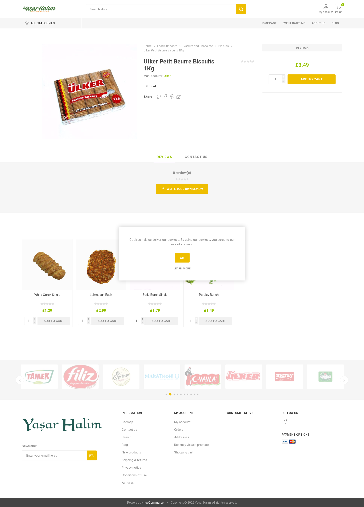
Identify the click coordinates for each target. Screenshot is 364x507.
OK (182, 258)
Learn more (182, 268)
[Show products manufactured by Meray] (284, 376)
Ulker (167, 76)
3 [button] (174, 394)
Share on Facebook (165, 96)
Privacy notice (131, 467)
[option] (39, 376)
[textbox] (161, 9)
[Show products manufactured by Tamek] (39, 376)
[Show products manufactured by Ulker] (243, 376)
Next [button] (344, 380)
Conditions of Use (134, 475)
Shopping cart (183, 452)
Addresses (181, 437)
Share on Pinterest (172, 96)
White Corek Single (47, 295)
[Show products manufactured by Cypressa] (121, 376)
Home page (268, 23)
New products (131, 452)
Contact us (129, 430)
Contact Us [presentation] (196, 157)
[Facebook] (285, 421)
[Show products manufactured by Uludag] (325, 376)
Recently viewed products (192, 445)
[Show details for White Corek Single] (47, 264)
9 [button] (194, 394)
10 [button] (197, 394)
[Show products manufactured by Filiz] (80, 376)
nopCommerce (154, 502)
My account (326, 11)
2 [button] (170, 394)
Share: (148, 97)
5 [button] (181, 394)
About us (318, 23)
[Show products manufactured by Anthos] (162, 376)
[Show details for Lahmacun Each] (101, 264)
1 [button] (166, 394)
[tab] (164, 157)
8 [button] (191, 394)
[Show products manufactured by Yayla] (203, 376)
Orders (178, 430)
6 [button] (184, 394)
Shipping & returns (134, 460)
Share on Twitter (159, 96)
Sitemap (127, 422)
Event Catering (294, 23)
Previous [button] (20, 380)
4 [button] (177, 394)
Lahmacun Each (101, 295)
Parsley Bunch (209, 295)
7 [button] (187, 394)
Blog (335, 23)
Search (126, 437)
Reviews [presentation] (164, 157)
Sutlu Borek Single (155, 295)
